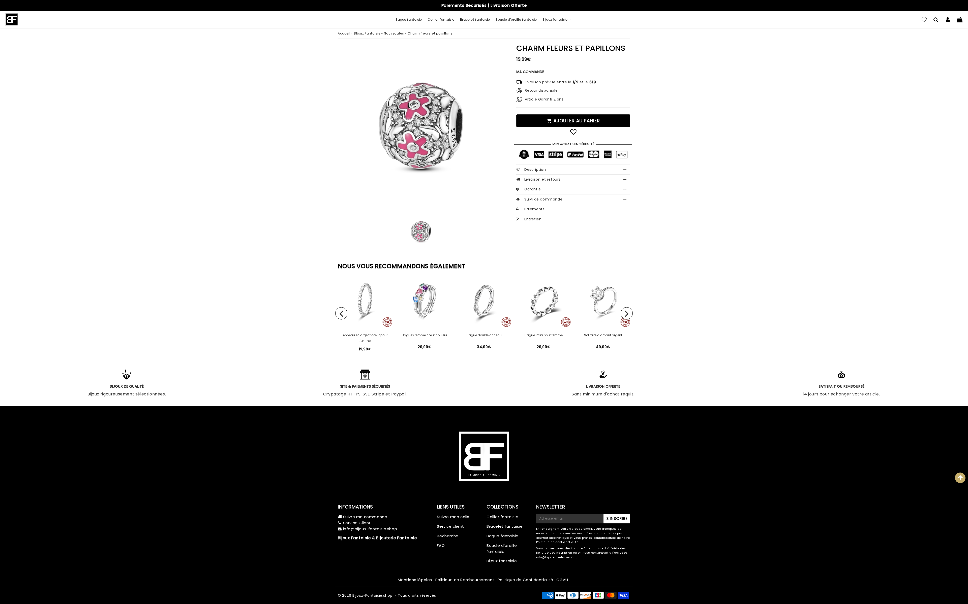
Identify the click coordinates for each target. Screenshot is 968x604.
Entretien (532, 219)
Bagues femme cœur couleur (424, 335)
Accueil (344, 33)
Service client (450, 526)
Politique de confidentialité (557, 542)
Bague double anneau (484, 335)
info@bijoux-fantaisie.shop (370, 528)
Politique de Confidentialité (525, 579)
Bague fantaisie (409, 19)
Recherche (447, 536)
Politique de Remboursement (465, 579)
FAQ (441, 545)
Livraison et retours (542, 179)
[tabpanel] (421, 232)
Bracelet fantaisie (475, 19)
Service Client (357, 522)
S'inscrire (616, 518)
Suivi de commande (543, 199)
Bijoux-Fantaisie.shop (372, 595)
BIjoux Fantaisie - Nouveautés (379, 33)
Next (627, 313)
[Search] (936, 19)
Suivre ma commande (365, 516)
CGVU (562, 579)
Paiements (534, 209)
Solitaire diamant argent (603, 335)
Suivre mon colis (453, 516)
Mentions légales (415, 579)
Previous (341, 313)
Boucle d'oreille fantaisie (516, 19)
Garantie (532, 189)
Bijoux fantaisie (554, 19)
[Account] (947, 19)
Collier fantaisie (441, 19)
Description (535, 169)
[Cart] (959, 19)
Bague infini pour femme (544, 335)
